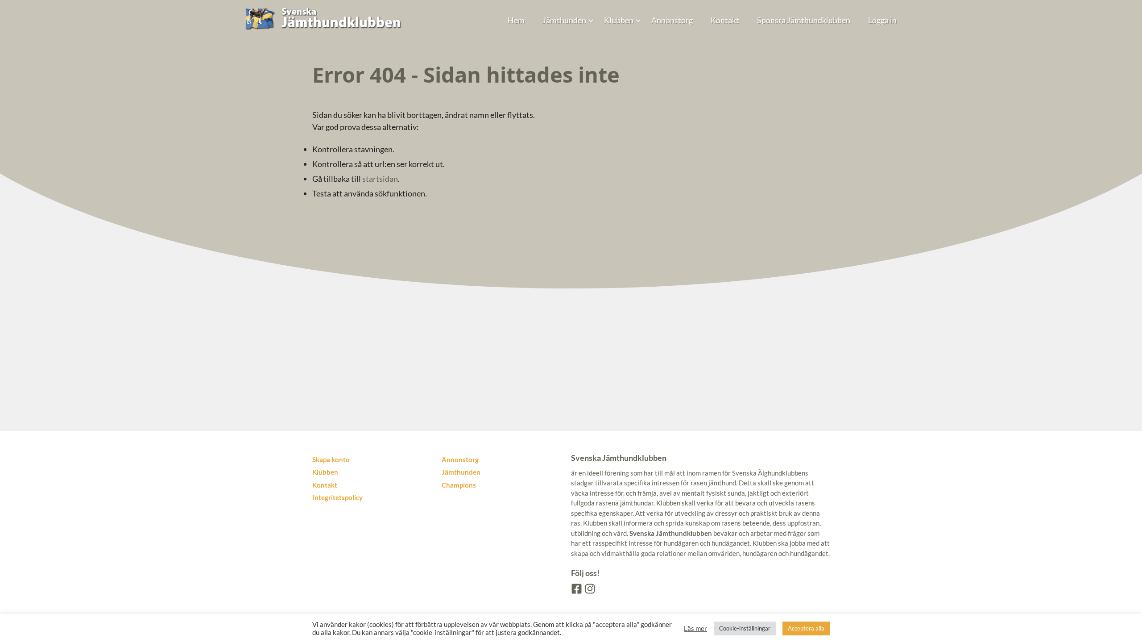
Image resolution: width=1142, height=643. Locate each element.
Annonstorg (672, 20)
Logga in (882, 20)
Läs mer (695, 628)
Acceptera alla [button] (806, 628)
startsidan (380, 179)
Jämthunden (564, 20)
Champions (459, 485)
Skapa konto (331, 459)
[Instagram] (589, 588)
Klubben (618, 20)
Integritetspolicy (337, 497)
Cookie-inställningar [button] (744, 628)
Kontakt (725, 20)
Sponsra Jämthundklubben (803, 20)
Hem (516, 20)
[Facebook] (576, 588)
